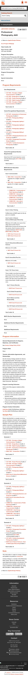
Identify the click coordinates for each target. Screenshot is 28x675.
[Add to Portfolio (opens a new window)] (20, 29)
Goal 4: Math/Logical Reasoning (16, 542)
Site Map (14, 594)
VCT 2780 (18, 159)
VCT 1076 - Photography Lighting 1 (15, 121)
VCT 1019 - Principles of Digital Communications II (14, 103)
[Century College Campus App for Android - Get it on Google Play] (10, 635)
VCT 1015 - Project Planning (13, 98)
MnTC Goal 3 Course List (14, 234)
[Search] (25, 15)
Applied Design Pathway (14, 40)
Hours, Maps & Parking (14, 589)
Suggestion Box (14, 627)
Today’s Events (14, 596)
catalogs (8, 672)
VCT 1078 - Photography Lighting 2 (15, 125)
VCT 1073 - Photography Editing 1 (14, 118)
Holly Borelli (6, 409)
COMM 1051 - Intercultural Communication (16, 202)
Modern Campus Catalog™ (17, 674)
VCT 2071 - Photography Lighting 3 (15, 128)
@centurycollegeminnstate (14, 652)
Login (22, 4)
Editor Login (14, 614)
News (14, 624)
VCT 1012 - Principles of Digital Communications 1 (14, 93)
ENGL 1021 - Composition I (14, 182)
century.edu (20, 556)
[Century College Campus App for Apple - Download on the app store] (18, 635)
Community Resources (14, 612)
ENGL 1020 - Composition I (15, 177)
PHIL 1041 (16, 231)
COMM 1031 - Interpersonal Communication (16, 195)
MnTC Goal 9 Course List (15, 303)
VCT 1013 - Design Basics (12, 96)
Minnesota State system (10, 665)
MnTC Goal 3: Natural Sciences (14, 542)
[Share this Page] (22, 29)
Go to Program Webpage (7, 43)
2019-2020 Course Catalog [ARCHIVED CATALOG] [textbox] (14, 8)
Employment (14, 587)
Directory (14, 586)
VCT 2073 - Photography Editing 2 (15, 132)
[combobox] (14, 8)
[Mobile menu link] (26, 3)
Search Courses (14, 593)
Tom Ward (5, 411)
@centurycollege (14, 651)
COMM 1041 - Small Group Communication (16, 198)
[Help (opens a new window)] (26, 29)
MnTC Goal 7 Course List (15, 288)
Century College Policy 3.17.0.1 (12, 345)
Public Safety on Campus (14, 591)
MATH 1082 (9, 231)
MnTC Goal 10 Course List (16, 309)
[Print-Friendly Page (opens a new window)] (24, 29)
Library (14, 607)
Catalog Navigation (8, 24)
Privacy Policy (18, 668)
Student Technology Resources (14, 606)
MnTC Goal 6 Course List (14, 263)
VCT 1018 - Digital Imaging (13, 100)
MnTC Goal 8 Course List (15, 294)
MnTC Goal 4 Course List (14, 236)
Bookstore (14, 604)
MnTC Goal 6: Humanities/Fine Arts (15, 497)
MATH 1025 (19, 230)
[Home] (3, 3)
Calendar (14, 622)
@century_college (14, 649)
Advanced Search (5, 20)
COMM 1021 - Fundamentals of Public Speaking (17, 191)
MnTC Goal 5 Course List (14, 250)
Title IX (14, 611)
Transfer (14, 609)
